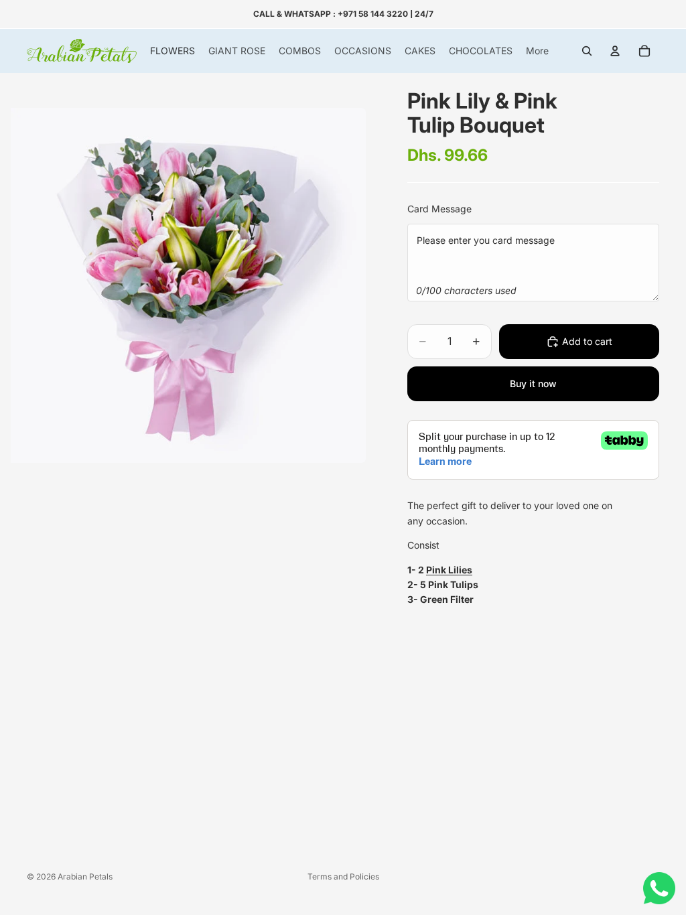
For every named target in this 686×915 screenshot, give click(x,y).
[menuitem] (537, 51)
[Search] (587, 51)
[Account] (615, 51)
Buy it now (533, 383)
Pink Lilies (449, 569)
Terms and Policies (343, 876)
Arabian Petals (85, 876)
